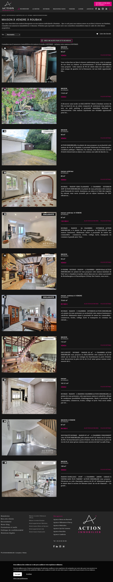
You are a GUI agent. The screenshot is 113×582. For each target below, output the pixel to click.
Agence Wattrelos (59, 525)
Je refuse (29, 574)
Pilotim (24, 552)
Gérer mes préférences (20, 578)
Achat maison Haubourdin (37, 532)
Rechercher (24, 9)
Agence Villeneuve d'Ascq (62, 522)
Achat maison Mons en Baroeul (38, 526)
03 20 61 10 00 (62, 541)
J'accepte (17, 574)
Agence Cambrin (59, 534)
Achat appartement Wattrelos (38, 523)
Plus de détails (106, 55)
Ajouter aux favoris (91, 221)
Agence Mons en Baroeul (62, 519)
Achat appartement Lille (36, 529)
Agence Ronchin (59, 531)
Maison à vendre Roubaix (36, 520)
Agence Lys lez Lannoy (61, 528)
